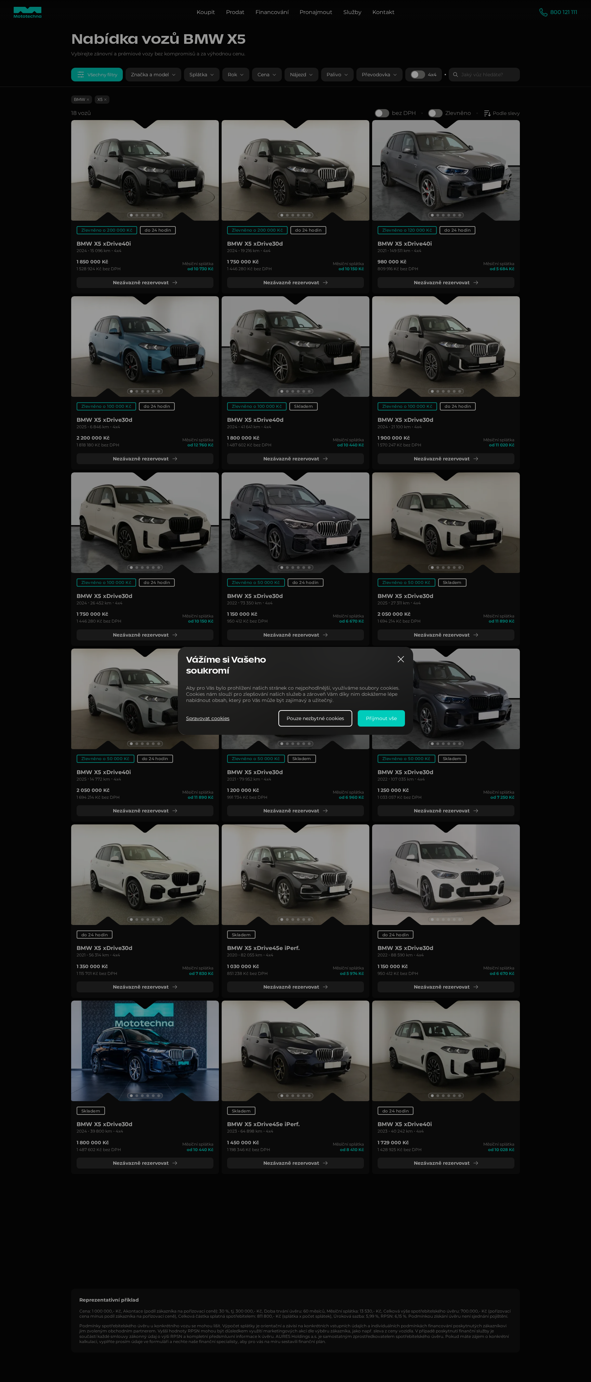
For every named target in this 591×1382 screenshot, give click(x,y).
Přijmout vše (381, 719)
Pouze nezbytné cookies (315, 719)
